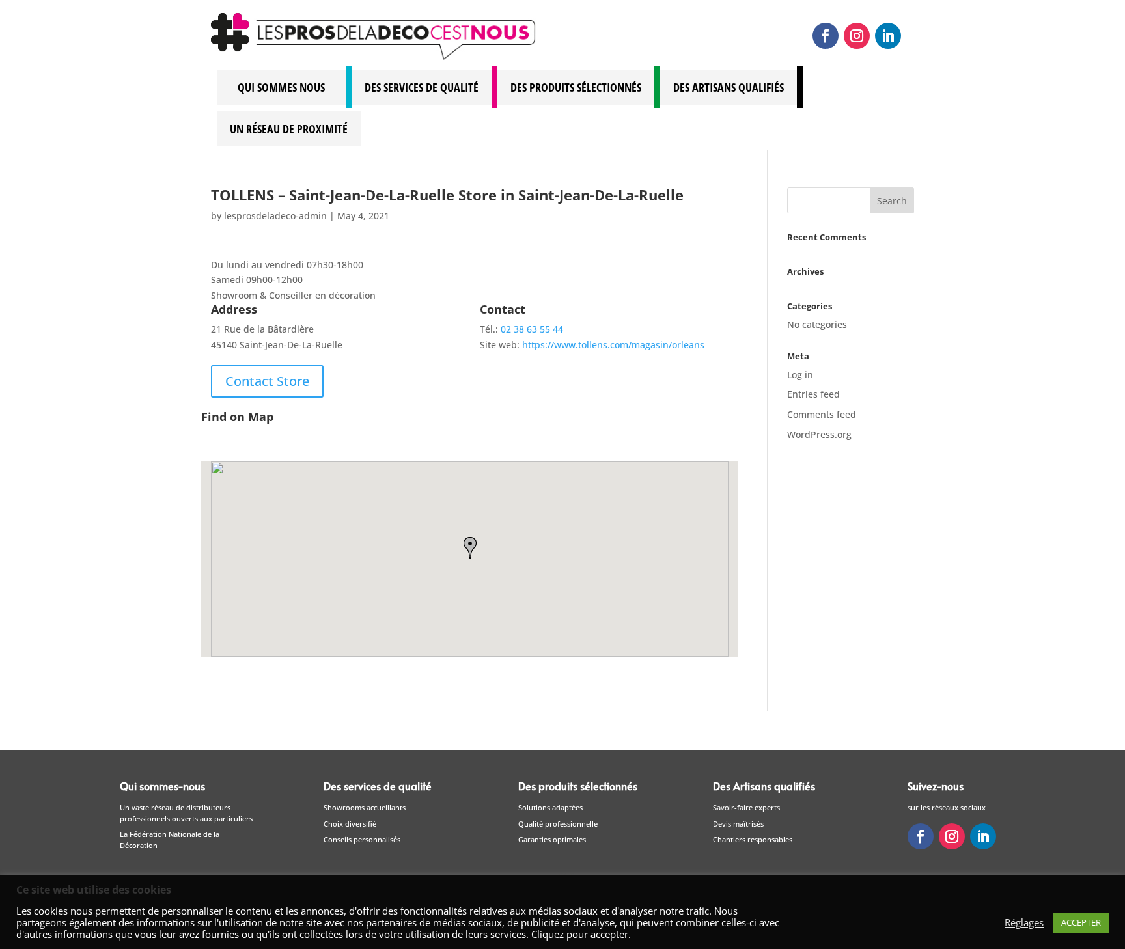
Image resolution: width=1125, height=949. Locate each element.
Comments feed (821, 414)
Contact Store (267, 381)
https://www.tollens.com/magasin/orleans (613, 344)
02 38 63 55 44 (532, 329)
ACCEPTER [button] (1081, 922)
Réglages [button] (1024, 922)
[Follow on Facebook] (825, 36)
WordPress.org (819, 434)
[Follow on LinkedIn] (888, 36)
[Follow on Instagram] (857, 36)
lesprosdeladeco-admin (275, 216)
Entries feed (813, 394)
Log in (800, 374)
